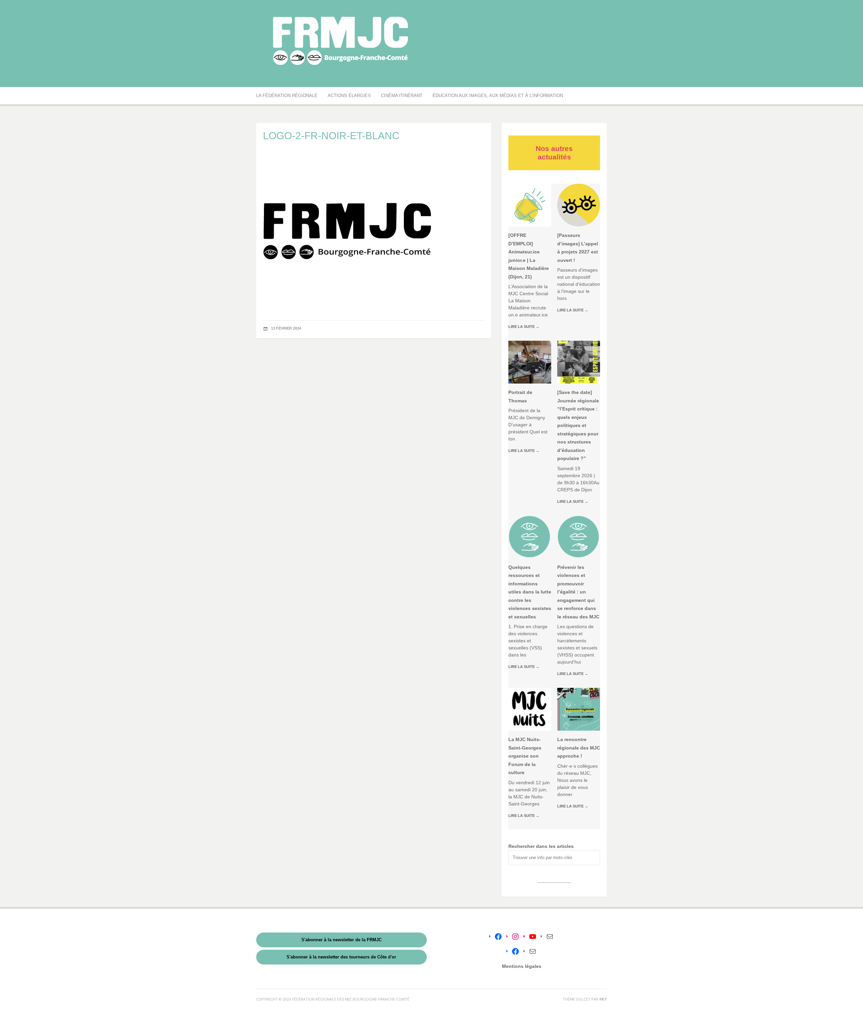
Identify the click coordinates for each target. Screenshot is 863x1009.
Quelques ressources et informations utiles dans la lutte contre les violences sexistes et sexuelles (529, 591)
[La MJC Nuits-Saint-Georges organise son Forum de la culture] (529, 709)
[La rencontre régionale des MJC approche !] (578, 709)
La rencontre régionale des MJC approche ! (578, 748)
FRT (603, 999)
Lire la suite (523, 327)
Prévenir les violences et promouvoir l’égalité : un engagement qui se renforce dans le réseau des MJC (578, 591)
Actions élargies (349, 95)
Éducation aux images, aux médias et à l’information (498, 95)
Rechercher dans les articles (541, 846)
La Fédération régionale (287, 95)
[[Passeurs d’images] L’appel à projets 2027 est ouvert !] (578, 205)
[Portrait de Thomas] (529, 362)
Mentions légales (521, 966)
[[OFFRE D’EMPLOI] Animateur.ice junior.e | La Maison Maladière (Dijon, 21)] (529, 205)
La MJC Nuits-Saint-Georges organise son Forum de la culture (524, 756)
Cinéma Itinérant (401, 95)
